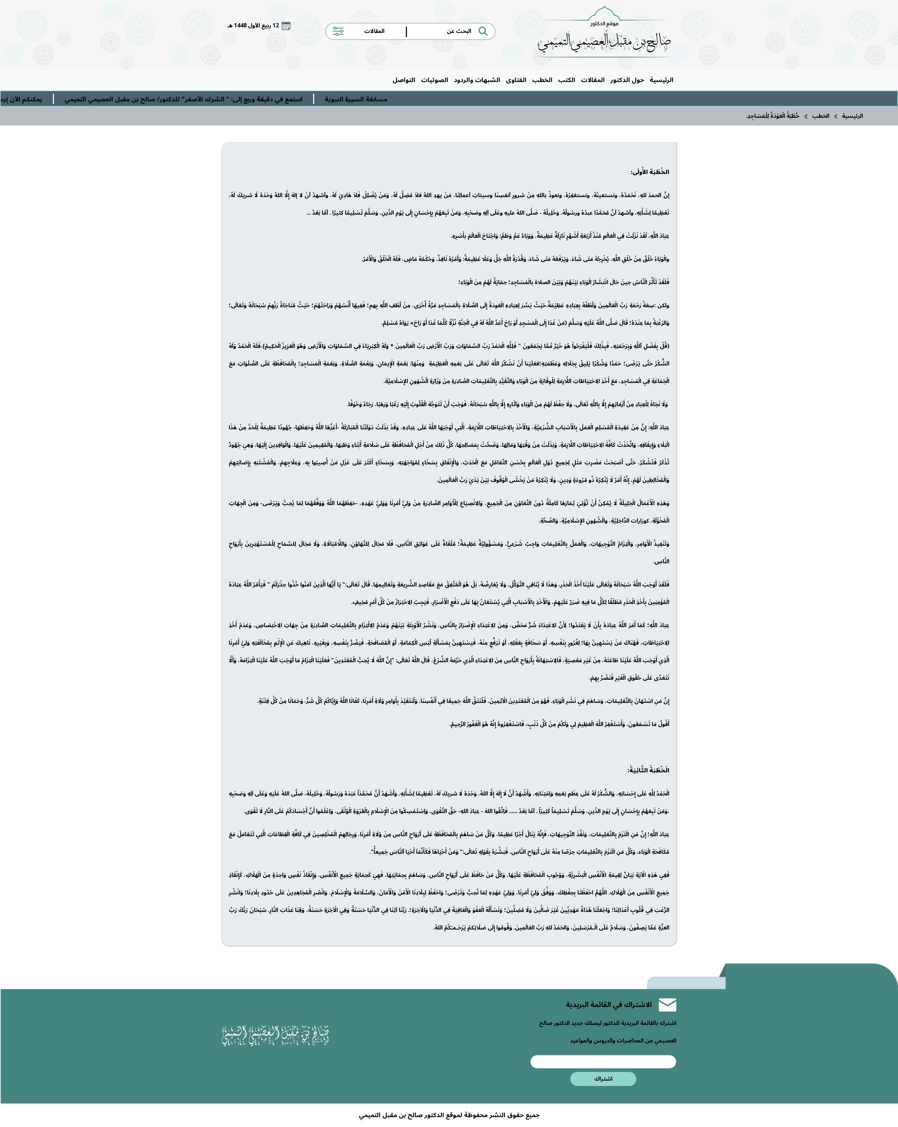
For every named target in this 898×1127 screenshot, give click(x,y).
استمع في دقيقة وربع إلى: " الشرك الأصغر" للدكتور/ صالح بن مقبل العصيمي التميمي (246, 99)
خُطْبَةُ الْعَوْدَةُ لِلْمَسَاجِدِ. (772, 116)
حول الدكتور (627, 80)
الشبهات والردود (477, 80)
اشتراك (603, 1079)
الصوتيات (434, 80)
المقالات (593, 80)
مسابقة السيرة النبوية (419, 99)
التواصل (404, 80)
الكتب (566, 80)
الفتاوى (516, 80)
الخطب (542, 80)
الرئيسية (662, 80)
